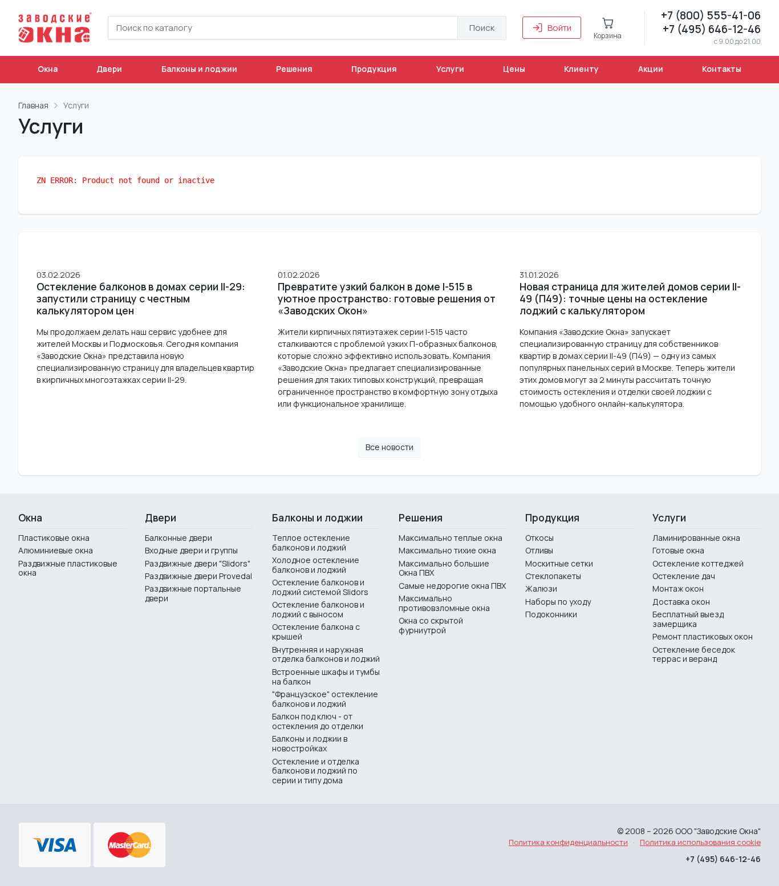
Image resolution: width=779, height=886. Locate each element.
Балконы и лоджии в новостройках (309, 743)
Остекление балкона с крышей (316, 631)
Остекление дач (683, 576)
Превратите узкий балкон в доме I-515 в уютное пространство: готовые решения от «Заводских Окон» (387, 299)
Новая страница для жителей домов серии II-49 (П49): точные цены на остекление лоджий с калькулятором (630, 299)
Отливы (539, 550)
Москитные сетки (559, 563)
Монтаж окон (678, 588)
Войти (559, 28)
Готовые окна (678, 550)
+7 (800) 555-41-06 (711, 15)
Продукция (374, 68)
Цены (514, 68)
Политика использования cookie (700, 842)
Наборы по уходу (558, 601)
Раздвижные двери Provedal (198, 576)
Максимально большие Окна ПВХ (444, 568)
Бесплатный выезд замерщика (688, 619)
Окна (48, 68)
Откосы (539, 537)
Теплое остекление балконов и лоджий (311, 542)
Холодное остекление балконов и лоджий (315, 565)
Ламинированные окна (696, 537)
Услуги (450, 68)
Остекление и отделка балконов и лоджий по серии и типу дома (315, 771)
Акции (650, 68)
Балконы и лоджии (199, 68)
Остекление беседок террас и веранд (693, 654)
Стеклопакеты (553, 576)
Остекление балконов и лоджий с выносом (318, 609)
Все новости (389, 447)
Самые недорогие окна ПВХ (452, 585)
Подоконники (551, 614)
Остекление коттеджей (698, 563)
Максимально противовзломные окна (444, 603)
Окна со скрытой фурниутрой (431, 625)
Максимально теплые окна (450, 537)
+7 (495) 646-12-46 (712, 29)
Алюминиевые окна (55, 550)
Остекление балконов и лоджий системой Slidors (320, 587)
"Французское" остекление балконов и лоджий (325, 699)
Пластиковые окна (54, 537)
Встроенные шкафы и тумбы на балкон (326, 676)
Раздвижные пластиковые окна (67, 568)
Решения (294, 68)
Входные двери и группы (191, 550)
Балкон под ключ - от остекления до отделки (317, 721)
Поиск (481, 28)
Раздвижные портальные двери (193, 593)
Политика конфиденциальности (568, 842)
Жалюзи (541, 588)
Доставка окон (681, 601)
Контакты (721, 68)
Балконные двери (178, 537)
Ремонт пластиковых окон (702, 636)
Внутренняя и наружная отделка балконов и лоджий (326, 654)
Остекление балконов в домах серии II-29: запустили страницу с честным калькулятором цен (140, 299)
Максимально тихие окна (447, 550)
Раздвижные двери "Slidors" (197, 563)
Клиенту (581, 68)
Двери (109, 68)
